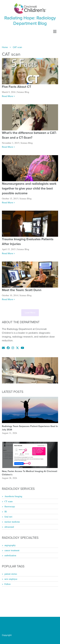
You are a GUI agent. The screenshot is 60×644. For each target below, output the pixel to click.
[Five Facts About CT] (30, 71)
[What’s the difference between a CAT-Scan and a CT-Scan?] (30, 117)
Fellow (7, 583)
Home (5, 47)
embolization (10, 555)
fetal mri (8, 516)
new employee (10, 578)
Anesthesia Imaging (13, 496)
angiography (10, 545)
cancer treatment (11, 550)
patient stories (10, 573)
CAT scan (17, 47)
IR (5, 511)
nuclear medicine (12, 521)
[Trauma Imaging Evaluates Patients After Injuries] (30, 223)
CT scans (8, 501)
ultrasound (9, 526)
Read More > (8, 96)
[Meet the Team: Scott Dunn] (30, 274)
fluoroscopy (9, 506)
